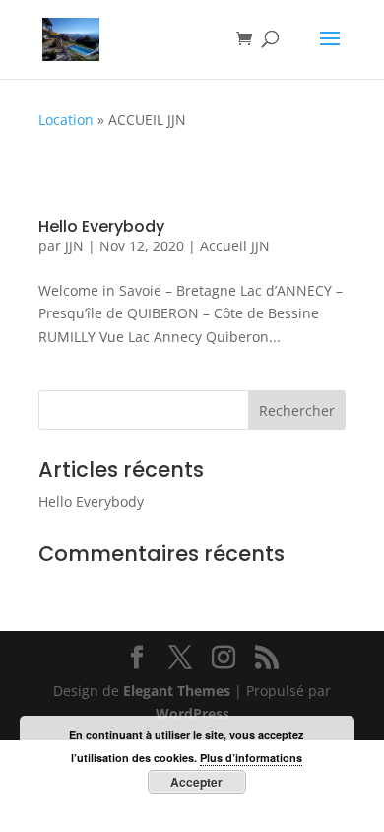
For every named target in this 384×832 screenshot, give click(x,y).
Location (66, 119)
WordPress (192, 713)
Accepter (196, 782)
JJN (74, 246)
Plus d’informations (251, 757)
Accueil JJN (235, 246)
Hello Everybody (101, 226)
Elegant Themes (176, 690)
